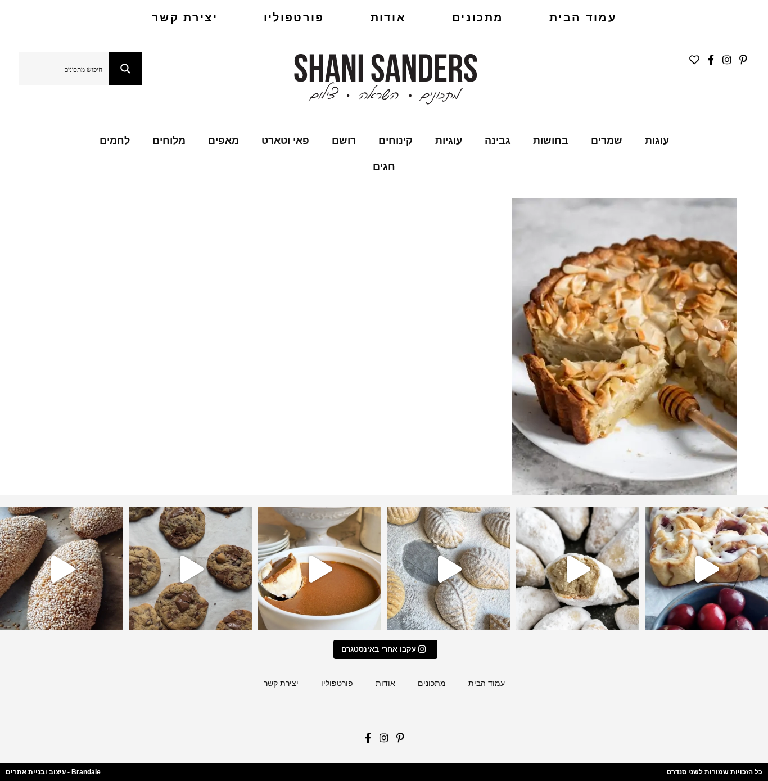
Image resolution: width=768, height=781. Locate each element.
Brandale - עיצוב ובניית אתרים (53, 772)
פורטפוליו (294, 17)
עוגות (657, 140)
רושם (344, 140)
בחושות (550, 140)
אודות (388, 17)
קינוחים (395, 140)
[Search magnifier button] (125, 68)
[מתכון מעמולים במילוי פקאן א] (448, 568)
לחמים (115, 140)
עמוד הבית (582, 17)
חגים (384, 166)
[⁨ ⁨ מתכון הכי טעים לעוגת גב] (319, 568)
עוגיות (448, 140)
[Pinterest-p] (743, 60)
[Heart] (694, 60)
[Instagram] (727, 60)
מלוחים (169, 140)
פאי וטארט (285, 140)
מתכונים (477, 17)
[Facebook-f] (711, 60)
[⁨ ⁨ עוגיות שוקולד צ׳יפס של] (190, 568)
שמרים (606, 140)
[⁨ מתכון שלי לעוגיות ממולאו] (577, 568)
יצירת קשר (185, 17)
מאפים (223, 140)
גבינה (498, 140)
